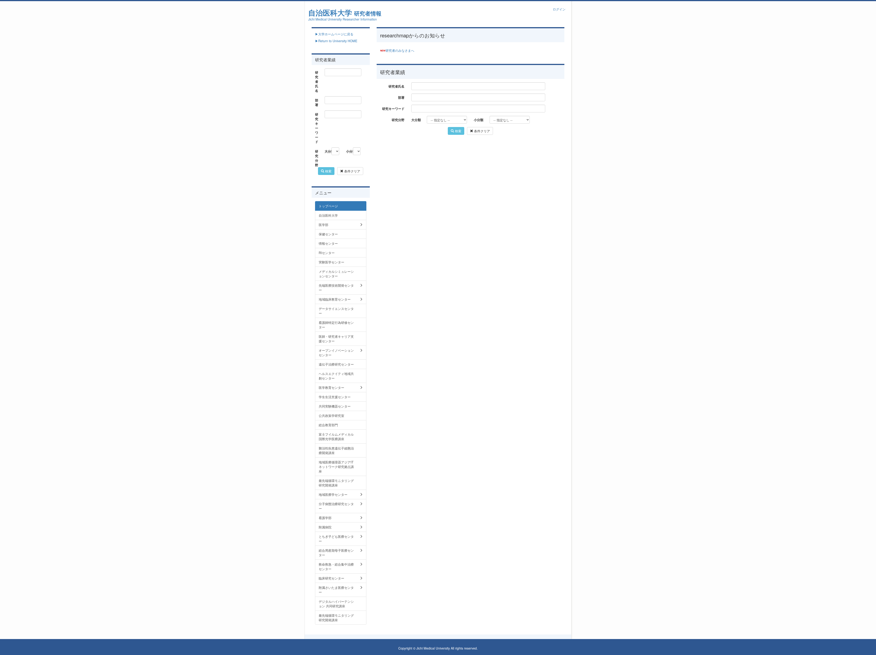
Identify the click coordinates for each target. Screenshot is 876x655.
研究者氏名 (396, 86)
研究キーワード (393, 108)
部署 (401, 97)
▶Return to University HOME (336, 41)
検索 (457, 131)
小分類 (478, 119)
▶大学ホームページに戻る (334, 34)
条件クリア (481, 131)
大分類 (416, 119)
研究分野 (398, 119)
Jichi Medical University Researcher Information (342, 19)
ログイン (559, 9)
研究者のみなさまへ (400, 50)
